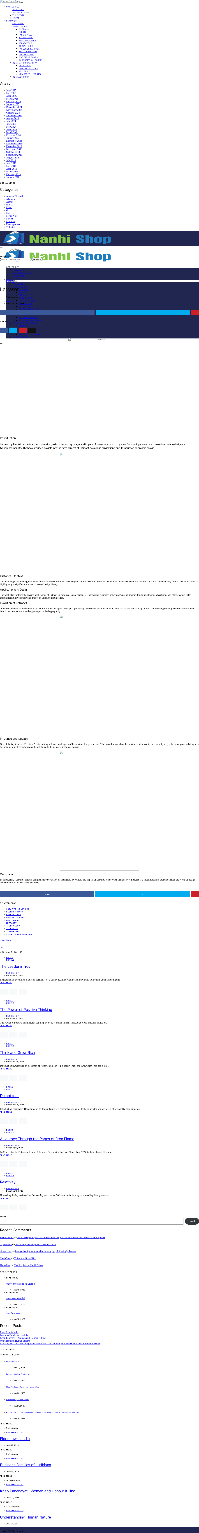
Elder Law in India (9, 1332)
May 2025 (11, 93)
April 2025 (11, 96)
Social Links (26, 46)
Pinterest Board (28, 57)
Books (9, 204)
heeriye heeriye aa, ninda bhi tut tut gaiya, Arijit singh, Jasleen (45, 1251)
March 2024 (12, 132)
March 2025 (12, 98)
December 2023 (14, 140)
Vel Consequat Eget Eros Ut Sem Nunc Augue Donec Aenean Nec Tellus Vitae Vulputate (61, 1237)
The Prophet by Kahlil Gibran (28, 1265)
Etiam (15, 18)
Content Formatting (24, 63)
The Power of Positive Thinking (26, 1009)
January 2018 (12, 177)
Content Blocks (28, 68)
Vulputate (18, 15)
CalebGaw (5, 1258)
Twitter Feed (26, 54)
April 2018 (11, 168)
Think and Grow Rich (17, 1052)
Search (37, 259)
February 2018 (13, 174)
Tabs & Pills (25, 35)
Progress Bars (27, 40)
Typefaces (12, 929)
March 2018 (12, 171)
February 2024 (13, 135)
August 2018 (12, 157)
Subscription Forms (30, 60)
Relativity (7, 1182)
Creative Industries (17, 909)
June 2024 (11, 124)
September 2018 (14, 154)
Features (11, 21)
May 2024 (11, 126)
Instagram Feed (28, 51)
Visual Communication (19, 934)
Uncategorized (13, 224)
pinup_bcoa (6, 1251)
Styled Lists (26, 71)
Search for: (5, 256)
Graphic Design (15, 917)
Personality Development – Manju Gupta (35, 1244)
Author (9, 201)
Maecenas (18, 9)
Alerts (23, 32)
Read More (6, 983)
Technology (13, 926)
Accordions (26, 37)
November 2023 (14, 143)
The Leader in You (15, 966)
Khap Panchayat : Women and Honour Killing (23, 1338)
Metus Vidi (11, 215)
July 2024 (11, 121)
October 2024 (13, 112)
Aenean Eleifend (21, 12)
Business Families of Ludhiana (15, 1335)
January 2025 (12, 104)
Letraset (11, 923)
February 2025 (13, 101)
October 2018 (13, 152)
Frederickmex (7, 1237)
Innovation (12, 920)
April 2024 (11, 129)
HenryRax (5, 1265)
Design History (14, 912)
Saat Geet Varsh (13, 1313)
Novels (9, 218)
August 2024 (12, 118)
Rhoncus (10, 221)
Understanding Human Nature (15, 1340)
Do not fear (9, 1095)
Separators (25, 43)
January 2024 (12, 138)
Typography (13, 931)
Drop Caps (25, 65)
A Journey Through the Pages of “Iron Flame (37, 1139)
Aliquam (10, 199)
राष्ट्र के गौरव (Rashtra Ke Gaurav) (20, 1284)
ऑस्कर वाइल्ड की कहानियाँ (15, 1298)
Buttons (24, 29)
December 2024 (14, 107)
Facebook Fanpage (29, 49)
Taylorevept (6, 1244)
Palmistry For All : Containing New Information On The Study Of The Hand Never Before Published (50, 1343)
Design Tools (13, 915)
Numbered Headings (30, 74)
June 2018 (11, 163)
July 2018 (11, 160)
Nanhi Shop (12, 301)
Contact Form (20, 77)
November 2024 (14, 110)
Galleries (18, 23)
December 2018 (14, 146)
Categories (12, 7)
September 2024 (14, 115)
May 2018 (11, 166)
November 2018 (14, 149)
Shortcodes (19, 26)
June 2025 (11, 90)
